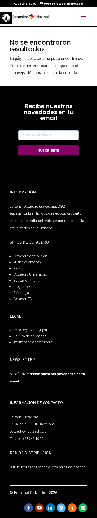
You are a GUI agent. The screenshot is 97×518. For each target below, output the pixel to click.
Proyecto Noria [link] (24, 286)
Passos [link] (18, 268)
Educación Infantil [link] (26, 280)
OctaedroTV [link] (22, 298)
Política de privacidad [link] (30, 335)
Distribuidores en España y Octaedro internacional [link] (48, 467)
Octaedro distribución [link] (30, 255)
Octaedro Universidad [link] (30, 274)
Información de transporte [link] (33, 342)
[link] (6, 18)
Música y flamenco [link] (27, 262)
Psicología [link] (21, 292)
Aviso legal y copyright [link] (30, 329)
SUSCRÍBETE (48, 150)
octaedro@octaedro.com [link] (30, 431)
